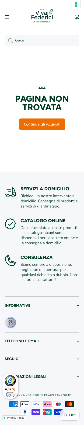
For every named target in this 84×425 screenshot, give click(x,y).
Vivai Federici (34, 395)
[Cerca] (9, 40)
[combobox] (42, 40)
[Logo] (42, 17)
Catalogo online (43, 220)
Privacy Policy (15, 417)
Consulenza (37, 257)
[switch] (10, 394)
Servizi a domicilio (45, 189)
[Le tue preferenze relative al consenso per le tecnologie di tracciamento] (75, 4)
